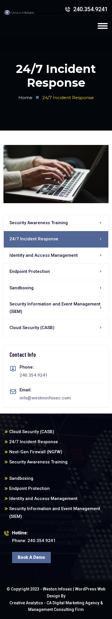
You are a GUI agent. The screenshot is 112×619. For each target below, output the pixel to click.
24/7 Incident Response (33, 238)
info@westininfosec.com (45, 398)
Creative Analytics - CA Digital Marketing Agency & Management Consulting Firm (56, 606)
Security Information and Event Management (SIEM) (55, 307)
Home (25, 97)
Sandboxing (21, 287)
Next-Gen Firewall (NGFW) (35, 451)
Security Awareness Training (38, 222)
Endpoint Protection (29, 271)
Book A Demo (31, 557)
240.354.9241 (90, 9)
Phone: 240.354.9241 (34, 536)
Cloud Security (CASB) (32, 327)
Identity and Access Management (43, 255)
